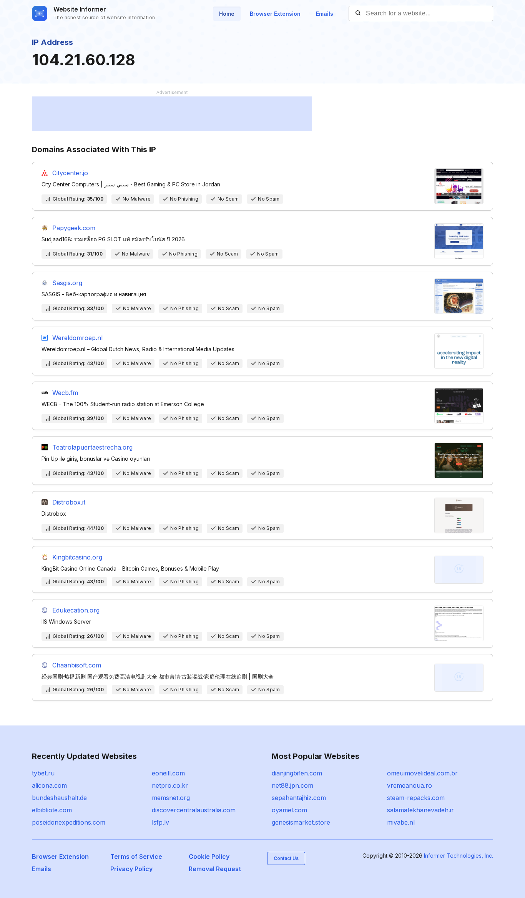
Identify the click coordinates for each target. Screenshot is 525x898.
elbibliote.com (52, 810)
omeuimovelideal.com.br (422, 773)
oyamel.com (289, 810)
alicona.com (49, 785)
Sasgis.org (67, 283)
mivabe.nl (401, 822)
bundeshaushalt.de (59, 798)
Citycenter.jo (70, 173)
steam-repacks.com (416, 798)
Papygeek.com (73, 228)
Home (226, 13)
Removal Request (215, 869)
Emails (324, 13)
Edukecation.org (76, 610)
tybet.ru (43, 773)
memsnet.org (171, 798)
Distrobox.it (68, 502)
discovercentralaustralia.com (194, 810)
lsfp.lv (160, 822)
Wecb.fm (65, 393)
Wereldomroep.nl (77, 338)
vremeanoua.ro (409, 785)
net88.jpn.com (292, 785)
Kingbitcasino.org (77, 557)
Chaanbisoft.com (76, 665)
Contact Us (286, 858)
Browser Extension (275, 13)
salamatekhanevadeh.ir (420, 810)
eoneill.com (168, 773)
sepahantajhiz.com (299, 798)
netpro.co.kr (170, 785)
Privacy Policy (131, 869)
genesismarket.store (301, 822)
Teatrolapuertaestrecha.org (92, 447)
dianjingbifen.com (297, 773)
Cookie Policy (209, 856)
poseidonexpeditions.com (68, 822)
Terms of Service (136, 856)
